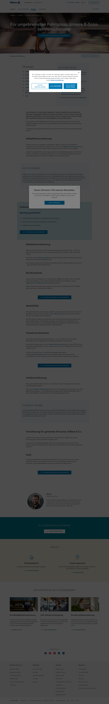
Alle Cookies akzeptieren (70, 86)
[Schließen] (79, 72)
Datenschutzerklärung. (57, 80)
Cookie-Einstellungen (40, 86)
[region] (55, 81)
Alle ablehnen (55, 86)
